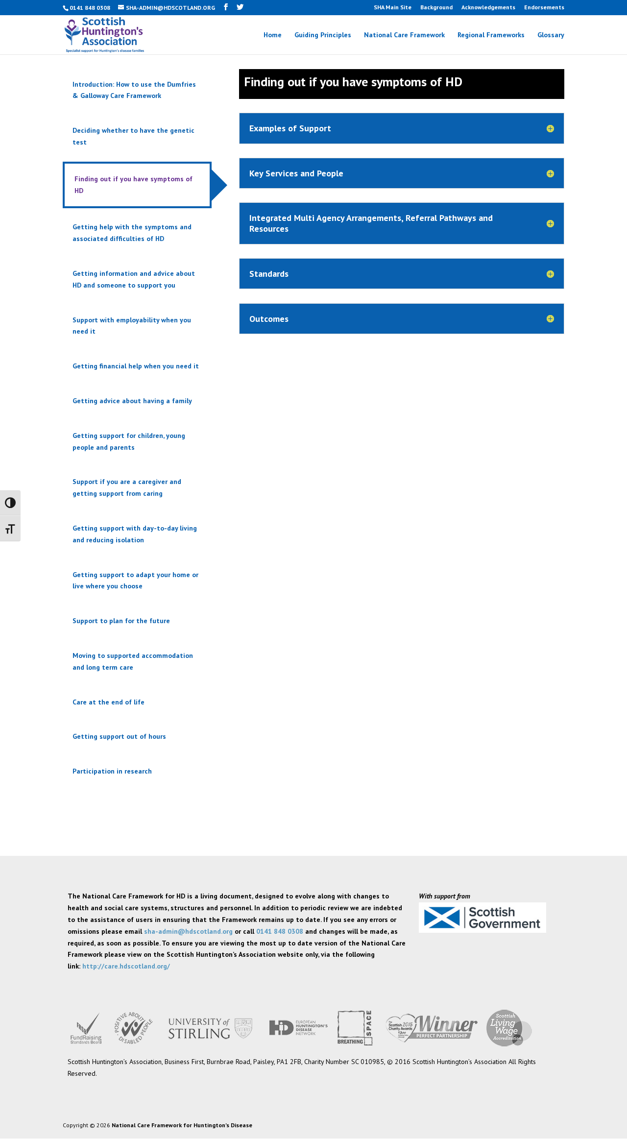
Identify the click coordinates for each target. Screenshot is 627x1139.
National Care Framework (404, 35)
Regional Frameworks (491, 35)
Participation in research (112, 771)
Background (436, 7)
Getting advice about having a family (132, 400)
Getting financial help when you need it (135, 366)
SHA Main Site (392, 7)
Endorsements (544, 7)
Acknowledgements (488, 7)
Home (273, 35)
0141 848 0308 (279, 931)
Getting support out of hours (119, 736)
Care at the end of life (108, 702)
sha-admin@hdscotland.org (188, 931)
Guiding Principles (322, 35)
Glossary (550, 35)
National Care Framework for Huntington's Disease (182, 1125)
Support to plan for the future (121, 620)
